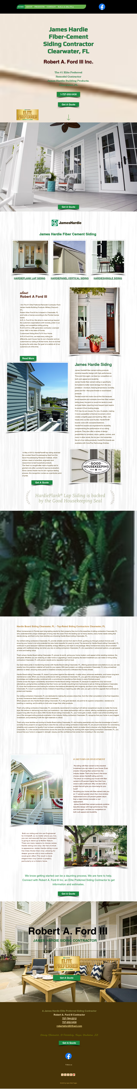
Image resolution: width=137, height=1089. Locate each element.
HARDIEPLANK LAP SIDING (29, 278)
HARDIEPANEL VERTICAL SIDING (70, 278)
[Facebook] (102, 6)
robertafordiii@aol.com (69, 1026)
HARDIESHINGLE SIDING (108, 278)
